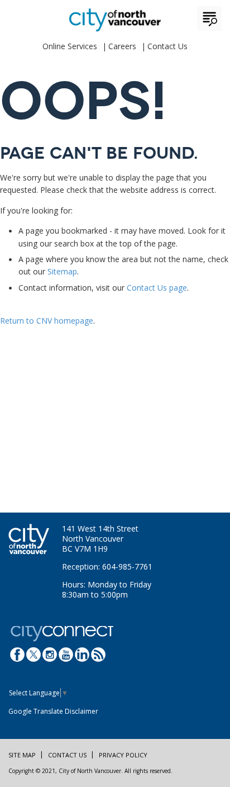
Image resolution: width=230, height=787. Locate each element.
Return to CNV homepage (46, 320)
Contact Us (167, 46)
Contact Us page (157, 287)
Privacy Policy (123, 755)
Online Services (69, 46)
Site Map (22, 755)
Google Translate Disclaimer (53, 711)
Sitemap (62, 271)
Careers (122, 46)
